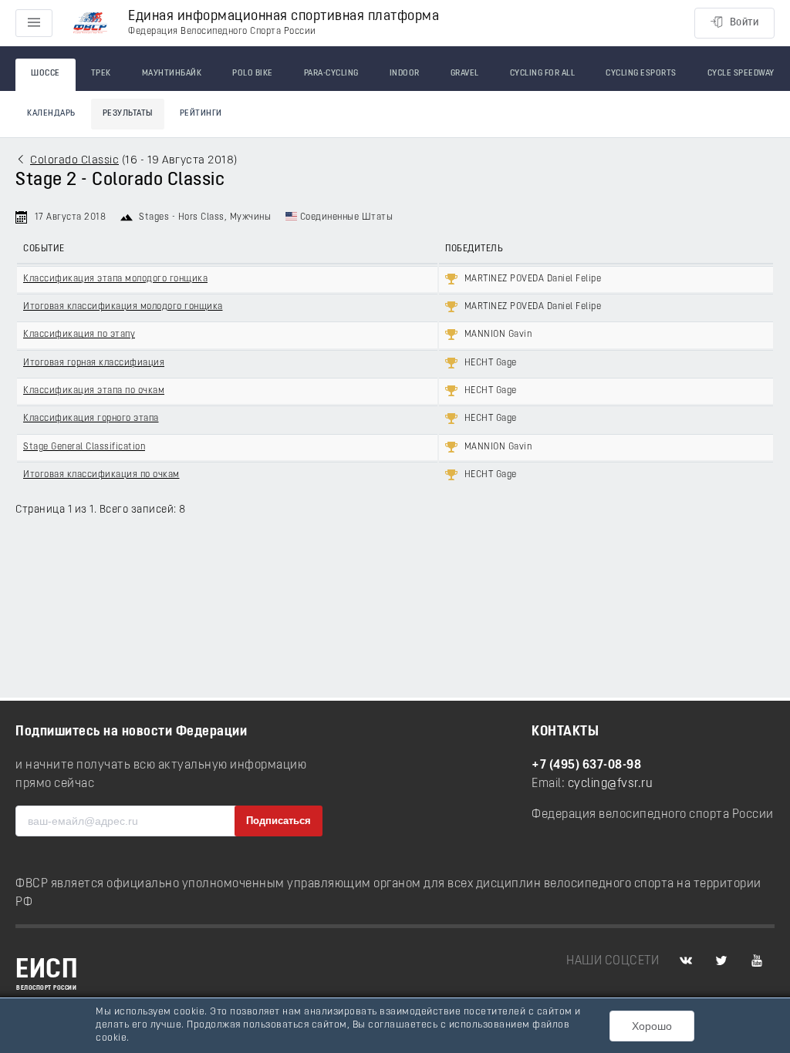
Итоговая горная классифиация (93, 363)
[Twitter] (721, 961)
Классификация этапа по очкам (93, 390)
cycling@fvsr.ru (610, 784)
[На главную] (90, 23)
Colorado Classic (74, 161)
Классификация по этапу (79, 334)
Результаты (128, 113)
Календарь (51, 113)
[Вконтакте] (686, 961)
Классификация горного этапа (91, 418)
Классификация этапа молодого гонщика (115, 279)
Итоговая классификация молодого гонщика (123, 306)
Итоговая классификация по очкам (101, 474)
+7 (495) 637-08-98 (586, 765)
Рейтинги (201, 113)
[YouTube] (757, 961)
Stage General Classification (84, 447)
